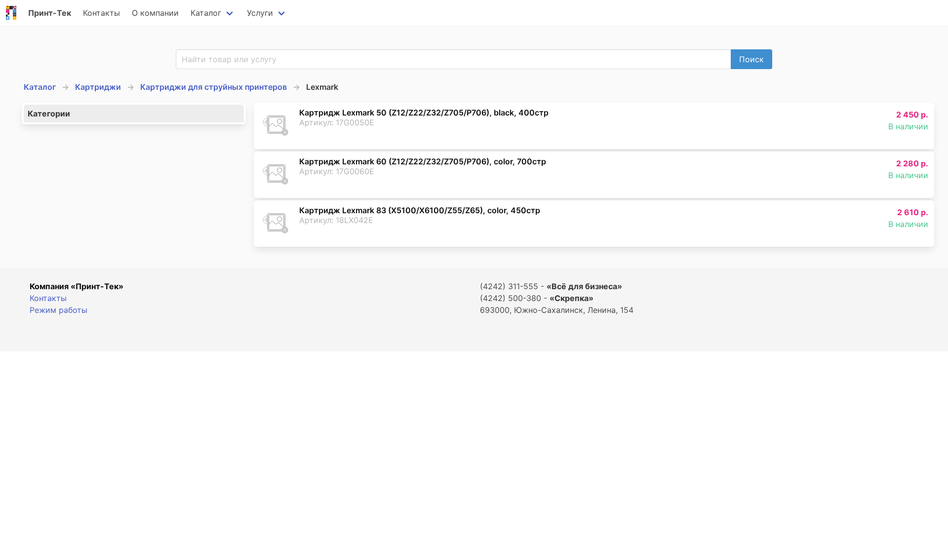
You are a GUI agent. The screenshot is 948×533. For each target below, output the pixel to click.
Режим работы (58, 310)
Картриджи (98, 87)
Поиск (751, 59)
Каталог (206, 13)
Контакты (101, 13)
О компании (155, 13)
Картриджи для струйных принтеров (213, 87)
